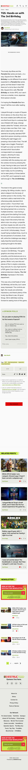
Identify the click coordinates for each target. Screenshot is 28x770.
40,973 (16, 663)
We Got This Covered (17, 721)
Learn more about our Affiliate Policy (11, 384)
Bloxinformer (9, 731)
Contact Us (14, 699)
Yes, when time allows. (11, 336)
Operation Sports (9, 726)
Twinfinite (16, 716)
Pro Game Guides (6, 716)
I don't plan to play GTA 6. (12, 339)
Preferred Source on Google (9, 389)
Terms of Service (10, 597)
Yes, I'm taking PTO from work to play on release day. (14, 325)
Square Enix (21, 362)
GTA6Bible (18, 731)
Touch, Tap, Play (10, 728)
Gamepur (22, 716)
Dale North (7, 27)
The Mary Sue (19, 726)
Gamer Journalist (9, 723)
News (7, 9)
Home (2, 9)
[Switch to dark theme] (23, 6)
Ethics (14, 696)
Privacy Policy (18, 597)
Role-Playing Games (12, 362)
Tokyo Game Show (6, 364)
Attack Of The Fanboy (8, 718)
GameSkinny (19, 723)
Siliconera (6, 721)
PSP (6, 362)
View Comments (14, 404)
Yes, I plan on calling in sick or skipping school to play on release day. (13, 330)
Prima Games (20, 718)
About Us (14, 693)
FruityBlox (19, 728)
